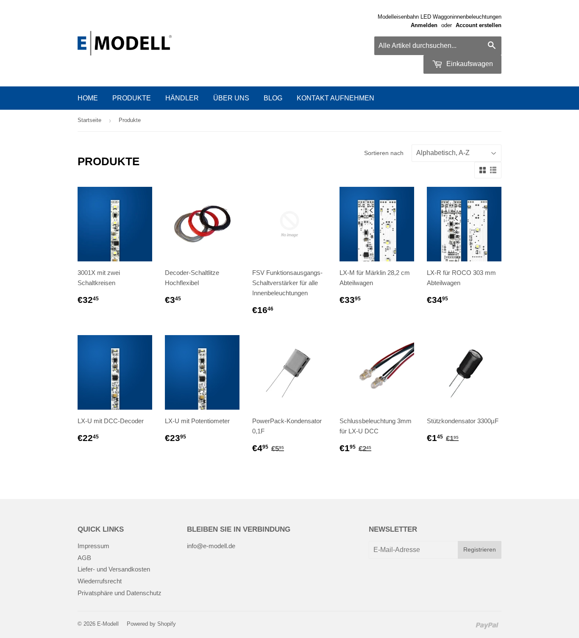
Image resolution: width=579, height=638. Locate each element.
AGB (84, 557)
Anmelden (424, 25)
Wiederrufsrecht (100, 581)
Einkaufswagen (469, 63)
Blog (273, 98)
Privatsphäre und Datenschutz (119, 592)
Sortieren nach (384, 153)
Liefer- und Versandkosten (114, 569)
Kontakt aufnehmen (335, 98)
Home (88, 98)
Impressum (93, 545)
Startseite (89, 120)
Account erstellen (478, 25)
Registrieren (479, 549)
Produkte (131, 98)
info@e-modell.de (211, 545)
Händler (182, 98)
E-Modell (108, 624)
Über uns (231, 98)
